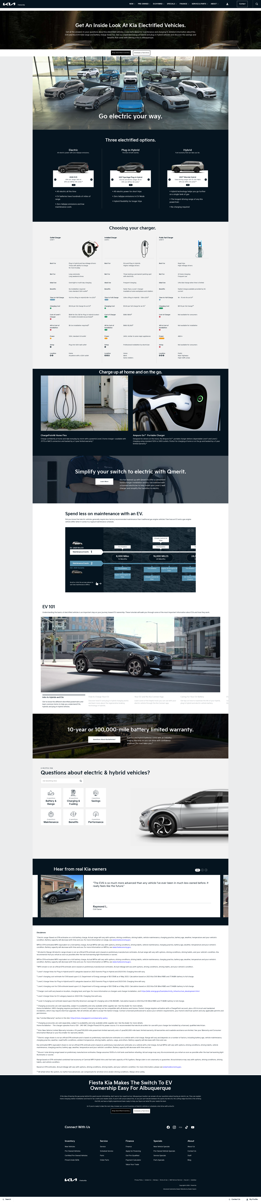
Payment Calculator (133, 1160)
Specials (171, 4)
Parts (102, 1156)
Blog (189, 1160)
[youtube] (192, 1127)
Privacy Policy (139, 1180)
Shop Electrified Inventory (121, 53)
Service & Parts (199, 4)
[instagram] (174, 1127)
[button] (257, 4)
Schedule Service (106, 1151)
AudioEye (193, 1180)
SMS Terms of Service (176, 1180)
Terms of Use (164, 1180)
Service (103, 1147)
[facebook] (168, 1127)
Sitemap (155, 1180)
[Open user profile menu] (227, 4)
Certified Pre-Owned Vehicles (76, 1156)
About (214, 4)
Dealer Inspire (192, 1189)
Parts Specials (159, 1160)
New (131, 4)
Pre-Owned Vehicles (72, 1151)
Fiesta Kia (193, 1185)
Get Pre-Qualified (132, 1156)
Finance (183, 4)
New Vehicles (70, 1147)
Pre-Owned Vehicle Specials (164, 1151)
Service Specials (160, 1156)
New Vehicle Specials (162, 1147)
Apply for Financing (133, 1151)
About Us (191, 1147)
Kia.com (186, 1180)
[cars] (180, 1127)
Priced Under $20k (72, 1160)
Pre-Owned (143, 4)
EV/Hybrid (157, 4)
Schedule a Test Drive (141, 53)
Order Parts (104, 1160)
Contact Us (192, 1151)
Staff (189, 1156)
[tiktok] (186, 1127)
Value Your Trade (132, 1165)
